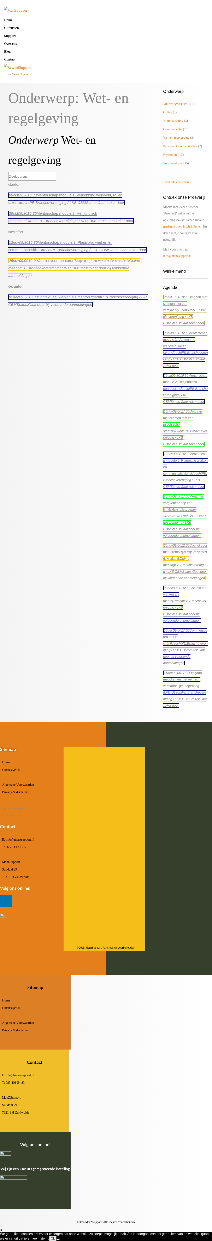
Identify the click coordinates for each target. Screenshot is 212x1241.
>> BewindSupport (18, 74)
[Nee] (58, 1239)
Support (10, 36)
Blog (7, 51)
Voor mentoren (173, 163)
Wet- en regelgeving (176, 137)
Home (8, 20)
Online (167, 112)
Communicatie (172, 129)
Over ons (10, 43)
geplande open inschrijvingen (182, 226)
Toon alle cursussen (176, 182)
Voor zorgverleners (175, 103)
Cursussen (11, 28)
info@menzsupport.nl (177, 256)
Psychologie (171, 154)
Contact (9, 59)
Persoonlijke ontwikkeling (180, 146)
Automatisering (173, 120)
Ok (53, 1238)
